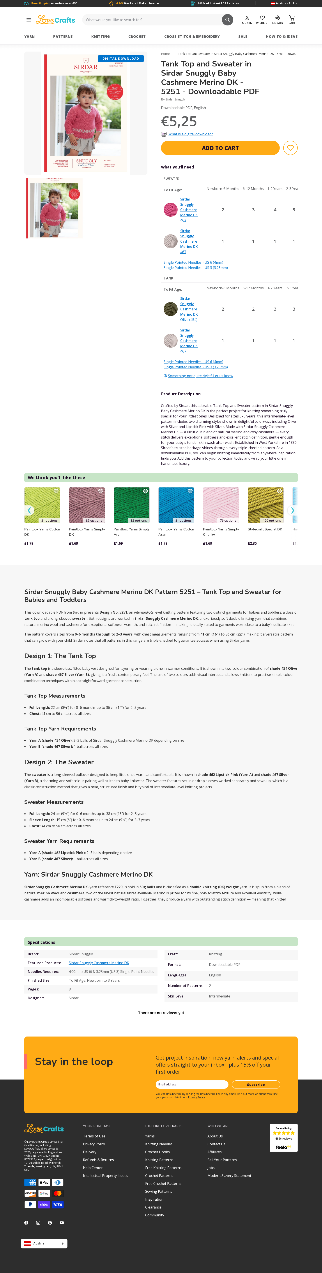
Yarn (29, 36)
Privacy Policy (196, 1097)
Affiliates (214, 1151)
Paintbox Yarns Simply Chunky (221, 532)
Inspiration (154, 1199)
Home (165, 54)
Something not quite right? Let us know (200, 375)
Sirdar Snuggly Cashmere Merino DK (99, 962)
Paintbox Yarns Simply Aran (132, 532)
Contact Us (216, 1144)
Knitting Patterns (159, 1159)
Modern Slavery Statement (229, 1175)
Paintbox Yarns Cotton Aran (176, 532)
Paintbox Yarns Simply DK (87, 532)
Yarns (150, 1136)
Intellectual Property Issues (105, 1175)
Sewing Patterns (158, 1191)
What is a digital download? (190, 134)
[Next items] (293, 510)
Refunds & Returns (98, 1159)
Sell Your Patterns (222, 1159)
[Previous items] (29, 510)
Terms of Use (94, 1136)
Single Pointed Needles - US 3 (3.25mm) (196, 267)
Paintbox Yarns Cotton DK (42, 532)
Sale (243, 36)
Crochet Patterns (159, 1175)
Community (154, 1215)
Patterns (63, 36)
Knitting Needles (159, 1144)
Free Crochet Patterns (163, 1183)
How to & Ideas (282, 36)
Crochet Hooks (157, 1151)
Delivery (89, 1151)
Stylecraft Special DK (265, 529)
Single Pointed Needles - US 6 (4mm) (193, 262)
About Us (215, 1136)
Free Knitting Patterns (163, 1167)
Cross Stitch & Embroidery (192, 36)
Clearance (153, 1207)
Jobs (211, 1167)
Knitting (100, 36)
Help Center (93, 1167)
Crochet (137, 36)
